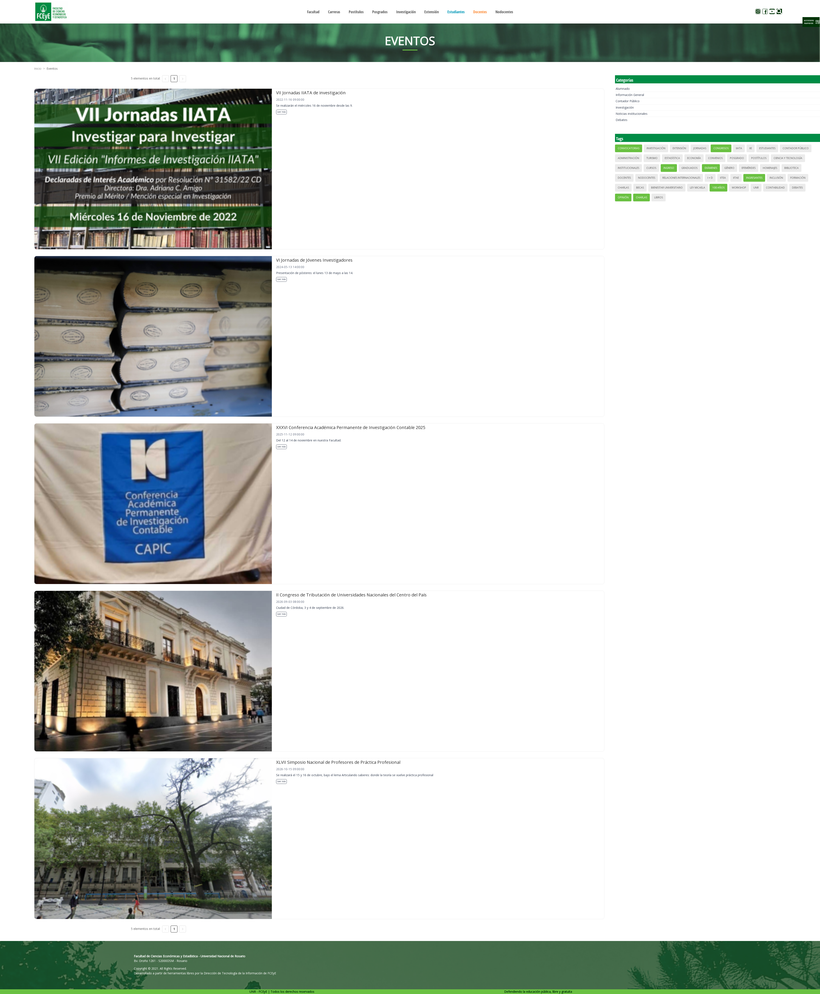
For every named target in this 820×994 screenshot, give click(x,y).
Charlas (623, 187)
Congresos (721, 148)
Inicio (37, 68)
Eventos (52, 68)
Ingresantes (754, 178)
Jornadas (699, 148)
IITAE (736, 178)
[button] (811, 22)
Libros (658, 197)
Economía (694, 158)
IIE (750, 148)
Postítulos (758, 158)
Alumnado (623, 89)
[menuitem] (313, 12)
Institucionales (628, 168)
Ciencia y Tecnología (788, 158)
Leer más (281, 111)
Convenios (715, 158)
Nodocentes (646, 178)
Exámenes (711, 168)
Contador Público (628, 101)
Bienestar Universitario (667, 187)
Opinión (623, 197)
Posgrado (737, 158)
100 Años (718, 187)
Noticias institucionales (631, 114)
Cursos (651, 168)
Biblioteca (791, 168)
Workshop (739, 187)
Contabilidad (775, 187)
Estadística (672, 158)
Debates (621, 120)
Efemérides (749, 168)
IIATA (739, 148)
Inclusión (776, 178)
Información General (630, 95)
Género (729, 168)
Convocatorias (628, 148)
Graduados (689, 168)
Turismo (651, 158)
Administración (628, 158)
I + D (710, 178)
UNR (756, 187)
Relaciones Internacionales (681, 178)
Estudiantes (767, 148)
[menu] (410, 11)
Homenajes (770, 168)
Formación (797, 178)
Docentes (624, 178)
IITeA (723, 178)
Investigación (625, 107)
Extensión (679, 148)
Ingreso (668, 168)
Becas (640, 187)
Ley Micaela (697, 187)
